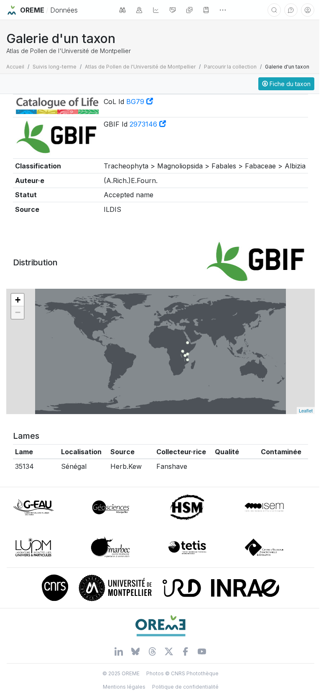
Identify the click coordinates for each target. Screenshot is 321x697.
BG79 (136, 101)
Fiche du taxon (289, 83)
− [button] (17, 312)
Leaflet (306, 410)
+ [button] (17, 300)
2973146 (144, 124)
